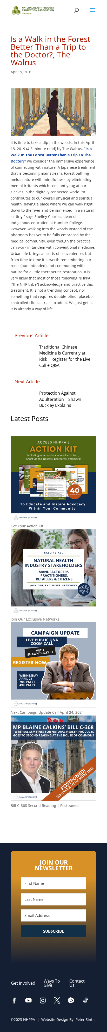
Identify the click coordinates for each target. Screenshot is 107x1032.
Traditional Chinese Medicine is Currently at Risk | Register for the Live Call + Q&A (64, 356)
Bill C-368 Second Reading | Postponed (45, 805)
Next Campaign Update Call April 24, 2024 (47, 712)
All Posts (53, 822)
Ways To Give (52, 983)
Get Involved (26, 983)
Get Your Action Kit (27, 526)
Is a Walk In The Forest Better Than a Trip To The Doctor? (51, 155)
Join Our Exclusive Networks (35, 619)
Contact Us (77, 983)
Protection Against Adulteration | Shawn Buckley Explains (60, 399)
